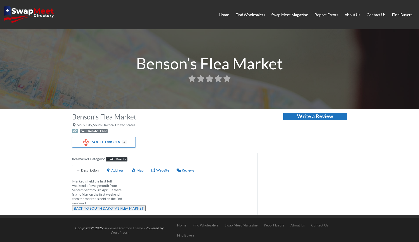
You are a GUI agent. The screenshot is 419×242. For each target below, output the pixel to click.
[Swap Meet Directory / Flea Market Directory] (28, 14)
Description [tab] (90, 170)
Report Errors (326, 14)
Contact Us (376, 14)
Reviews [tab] (188, 170)
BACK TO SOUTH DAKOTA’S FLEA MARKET (109, 208)
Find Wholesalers (250, 14)
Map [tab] (140, 170)
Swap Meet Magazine (289, 14)
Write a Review (315, 116)
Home (224, 14)
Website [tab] (162, 170)
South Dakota (106, 142)
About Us (352, 14)
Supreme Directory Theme (123, 228)
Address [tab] (117, 170)
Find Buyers (402, 14)
